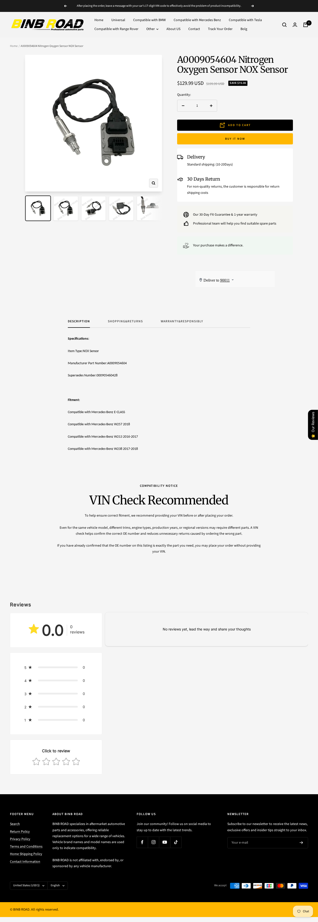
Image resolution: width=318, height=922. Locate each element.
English (55, 885)
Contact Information (25, 861)
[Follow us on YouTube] (164, 842)
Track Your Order (220, 29)
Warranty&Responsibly (182, 321)
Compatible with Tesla (245, 20)
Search (15, 824)
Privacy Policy (20, 839)
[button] (56, 667)
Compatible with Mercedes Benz (197, 20)
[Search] (284, 25)
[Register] (301, 842)
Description (79, 321)
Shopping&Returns (125, 321)
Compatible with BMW (149, 20)
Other (151, 29)
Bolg (243, 29)
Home (98, 20)
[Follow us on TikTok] (175, 842)
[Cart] (305, 25)
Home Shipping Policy (26, 854)
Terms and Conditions (26, 846)
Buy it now (235, 139)
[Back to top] (297, 888)
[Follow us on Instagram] (153, 842)
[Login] (295, 25)
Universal (118, 20)
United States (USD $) (26, 885)
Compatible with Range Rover (116, 29)
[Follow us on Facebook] (142, 842)
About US (173, 29)
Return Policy (20, 831)
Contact (194, 29)
